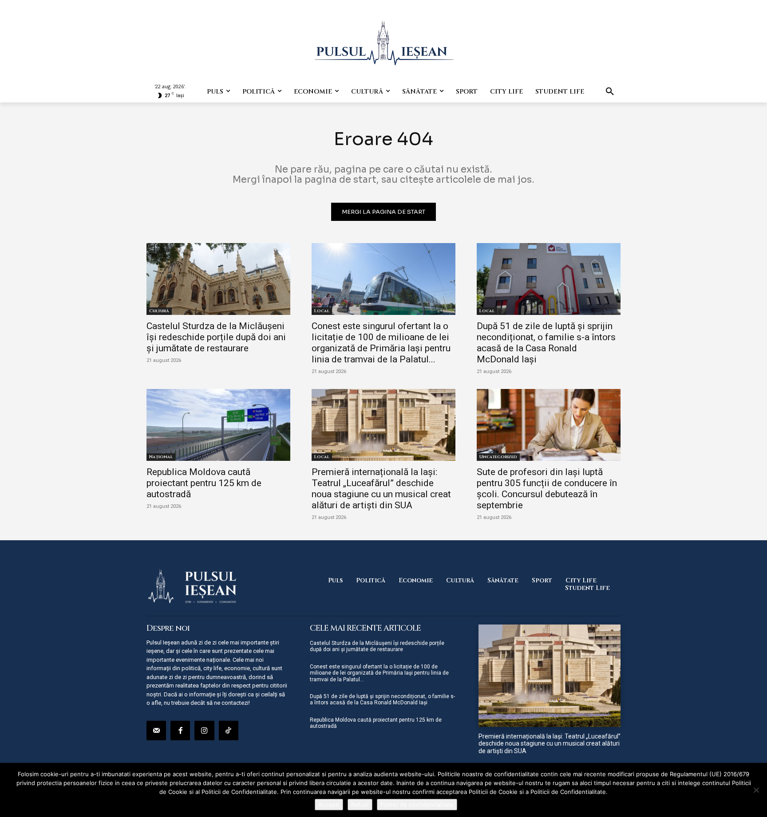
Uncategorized (498, 457)
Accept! (329, 804)
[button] (610, 91)
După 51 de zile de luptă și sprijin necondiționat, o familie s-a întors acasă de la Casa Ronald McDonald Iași (546, 343)
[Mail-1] (156, 730)
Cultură (159, 311)
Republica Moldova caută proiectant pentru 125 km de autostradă (203, 483)
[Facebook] (180, 730)
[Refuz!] (755, 790)
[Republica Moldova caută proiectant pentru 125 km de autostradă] (218, 425)
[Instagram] (204, 730)
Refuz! (360, 804)
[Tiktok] (228, 730)
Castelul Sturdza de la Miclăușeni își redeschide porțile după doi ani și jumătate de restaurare (216, 337)
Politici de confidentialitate (417, 804)
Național (161, 457)
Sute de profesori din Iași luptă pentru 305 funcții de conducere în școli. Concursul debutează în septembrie (547, 489)
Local (321, 311)
